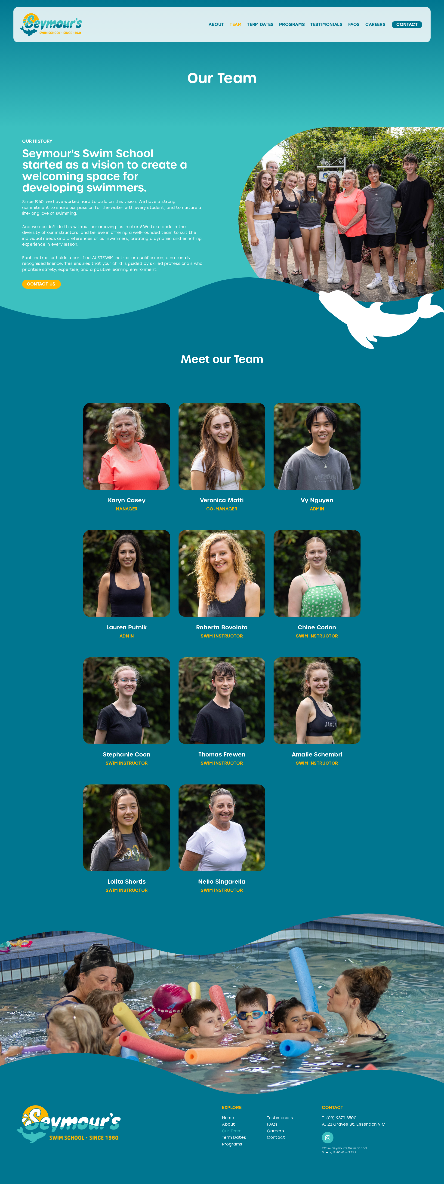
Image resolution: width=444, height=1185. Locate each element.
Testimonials (326, 24)
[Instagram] (327, 1137)
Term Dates (260, 24)
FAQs (354, 24)
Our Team (232, 1131)
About (216, 24)
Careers (375, 24)
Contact (276, 1137)
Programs (292, 24)
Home (228, 1117)
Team (235, 24)
